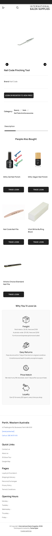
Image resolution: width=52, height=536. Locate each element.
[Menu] (3, 8)
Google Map (6, 461)
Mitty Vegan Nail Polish (38, 177)
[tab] (9, 127)
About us (5, 453)
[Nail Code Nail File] (13, 211)
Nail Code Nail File (10, 229)
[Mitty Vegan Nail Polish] (38, 159)
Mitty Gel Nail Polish (11, 177)
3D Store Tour (6, 457)
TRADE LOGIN (13, 189)
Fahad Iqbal (34, 528)
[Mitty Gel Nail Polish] (13, 159)
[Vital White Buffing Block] (38, 211)
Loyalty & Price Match (9, 473)
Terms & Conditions (8, 489)
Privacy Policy (6, 485)
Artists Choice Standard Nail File (13, 282)
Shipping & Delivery (8, 477)
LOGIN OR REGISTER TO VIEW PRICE (19, 95)
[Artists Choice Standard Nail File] (13, 264)
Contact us (6, 449)
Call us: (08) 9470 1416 (9, 436)
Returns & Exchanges (9, 481)
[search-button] (17, 7)
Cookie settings (26, 531)
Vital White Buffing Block (36, 230)
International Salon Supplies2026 (31, 526)
